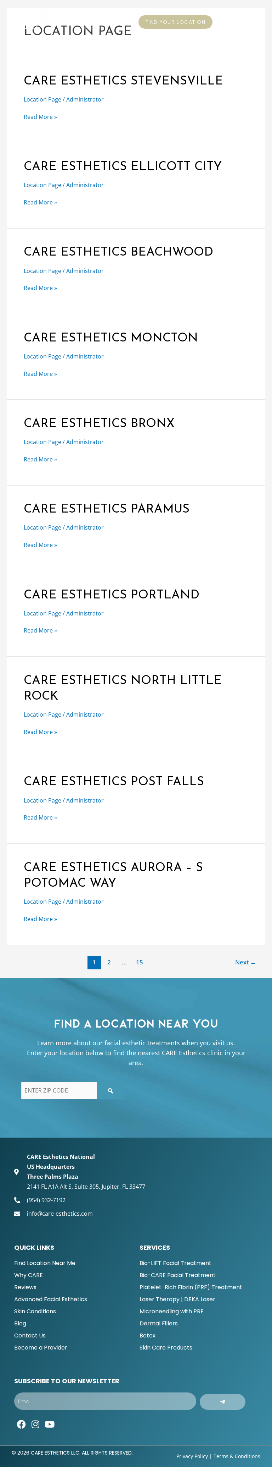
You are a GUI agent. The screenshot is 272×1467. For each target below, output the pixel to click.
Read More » (40, 116)
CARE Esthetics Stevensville (123, 81)
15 (139, 962)
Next (245, 962)
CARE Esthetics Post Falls (114, 782)
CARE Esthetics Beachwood (118, 252)
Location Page (42, 99)
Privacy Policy (192, 1456)
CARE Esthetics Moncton (111, 338)
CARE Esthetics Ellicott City (123, 167)
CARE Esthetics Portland (111, 595)
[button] (254, 22)
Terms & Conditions (237, 1456)
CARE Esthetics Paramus (106, 509)
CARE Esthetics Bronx (99, 424)
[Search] (110, 1090)
